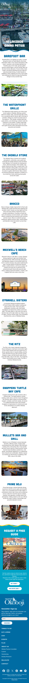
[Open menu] (25, 4)
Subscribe (7, 623)
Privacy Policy (14, 679)
